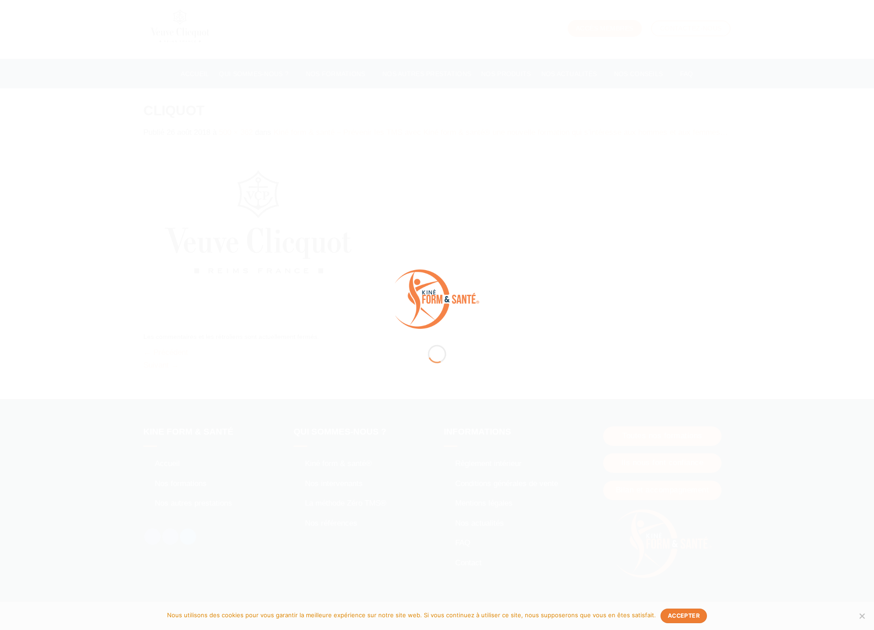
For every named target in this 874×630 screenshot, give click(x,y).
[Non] (861, 618)
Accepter (684, 615)
